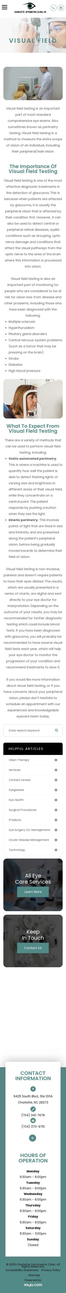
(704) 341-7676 (33, 1115)
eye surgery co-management (29, 830)
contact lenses (19, 780)
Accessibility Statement (22, 1270)
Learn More (33, 892)
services (14, 770)
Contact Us (33, 948)
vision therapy (19, 760)
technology (17, 850)
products (15, 820)
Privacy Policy (50, 1270)
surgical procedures (22, 810)
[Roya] (33, 1285)
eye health (16, 800)
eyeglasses (16, 790)
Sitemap (34, 1275)
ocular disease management (29, 840)
